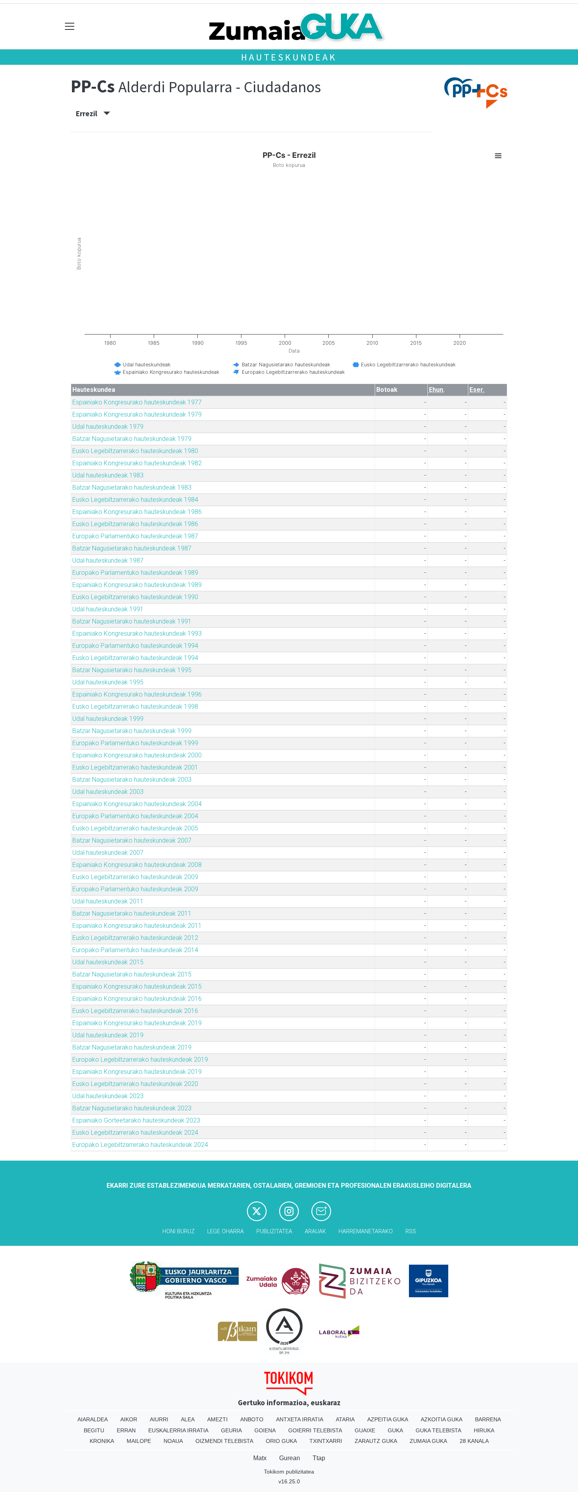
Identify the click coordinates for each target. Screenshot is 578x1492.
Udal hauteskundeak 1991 (108, 609)
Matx (260, 1458)
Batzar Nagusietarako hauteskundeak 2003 (131, 779)
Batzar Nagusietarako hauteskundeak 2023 (131, 1108)
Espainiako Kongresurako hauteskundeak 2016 (137, 998)
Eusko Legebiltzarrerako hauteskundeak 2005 (135, 828)
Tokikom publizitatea (289, 1471)
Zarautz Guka (376, 1441)
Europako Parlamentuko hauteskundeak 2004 (135, 816)
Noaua (173, 1441)
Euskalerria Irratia (178, 1430)
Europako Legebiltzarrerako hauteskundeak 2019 (140, 1059)
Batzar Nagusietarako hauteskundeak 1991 (131, 621)
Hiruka (484, 1430)
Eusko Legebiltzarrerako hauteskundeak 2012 (135, 938)
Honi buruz (178, 1231)
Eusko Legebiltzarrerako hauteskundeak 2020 (135, 1084)
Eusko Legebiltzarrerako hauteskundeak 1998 (135, 706)
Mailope (139, 1441)
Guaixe (365, 1430)
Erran (126, 1430)
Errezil (89, 113)
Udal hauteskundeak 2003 (108, 791)
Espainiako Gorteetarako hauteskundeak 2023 (136, 1120)
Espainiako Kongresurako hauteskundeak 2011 (137, 925)
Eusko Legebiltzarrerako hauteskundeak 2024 (135, 1132)
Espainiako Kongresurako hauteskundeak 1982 (137, 463)
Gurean (289, 1458)
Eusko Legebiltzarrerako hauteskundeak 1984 (135, 499)
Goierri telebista (315, 1430)
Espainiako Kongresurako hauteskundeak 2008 (137, 865)
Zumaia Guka (428, 1441)
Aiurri (159, 1419)
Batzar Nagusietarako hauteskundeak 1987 (131, 548)
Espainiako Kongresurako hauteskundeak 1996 (137, 694)
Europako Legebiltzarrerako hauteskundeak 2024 (140, 1144)
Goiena (265, 1430)
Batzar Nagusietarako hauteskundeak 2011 (131, 913)
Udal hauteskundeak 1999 (108, 718)
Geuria (231, 1430)
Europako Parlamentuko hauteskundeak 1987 (135, 536)
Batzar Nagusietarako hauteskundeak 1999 (131, 731)
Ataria (345, 1419)
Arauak (315, 1231)
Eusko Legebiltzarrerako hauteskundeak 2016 (135, 1011)
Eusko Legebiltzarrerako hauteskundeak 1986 (135, 524)
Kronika (102, 1441)
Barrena (488, 1419)
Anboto (251, 1419)
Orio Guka (281, 1441)
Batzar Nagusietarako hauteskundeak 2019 (131, 1047)
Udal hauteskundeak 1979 (108, 426)
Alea (188, 1419)
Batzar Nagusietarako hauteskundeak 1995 (131, 670)
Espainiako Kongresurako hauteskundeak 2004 (137, 804)
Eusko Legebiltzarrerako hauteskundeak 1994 (135, 658)
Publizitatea (274, 1231)
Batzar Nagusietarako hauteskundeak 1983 (131, 487)
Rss (410, 1231)
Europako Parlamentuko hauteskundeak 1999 (135, 743)
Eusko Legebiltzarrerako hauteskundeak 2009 (135, 877)
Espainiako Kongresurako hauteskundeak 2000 (137, 755)
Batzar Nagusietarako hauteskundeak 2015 (131, 974)
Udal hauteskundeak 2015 (108, 962)
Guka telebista (438, 1430)
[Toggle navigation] (69, 26)
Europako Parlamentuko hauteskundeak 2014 (135, 950)
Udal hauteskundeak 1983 (108, 475)
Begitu (94, 1430)
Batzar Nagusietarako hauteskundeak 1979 (131, 438)
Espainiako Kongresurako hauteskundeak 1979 (137, 414)
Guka (395, 1430)
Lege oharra (225, 1231)
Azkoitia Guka (441, 1419)
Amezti (217, 1419)
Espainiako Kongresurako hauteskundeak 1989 (137, 585)
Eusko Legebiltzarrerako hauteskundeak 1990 (135, 597)
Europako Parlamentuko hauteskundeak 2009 (135, 889)
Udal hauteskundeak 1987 (108, 560)
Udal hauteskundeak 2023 (108, 1096)
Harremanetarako (366, 1231)
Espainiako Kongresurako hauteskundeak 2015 (137, 986)
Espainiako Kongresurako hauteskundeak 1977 (137, 402)
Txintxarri (325, 1441)
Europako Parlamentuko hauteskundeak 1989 (135, 572)
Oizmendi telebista (224, 1441)
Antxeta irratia (299, 1419)
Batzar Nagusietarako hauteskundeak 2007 (131, 840)
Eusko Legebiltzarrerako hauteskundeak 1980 (135, 451)
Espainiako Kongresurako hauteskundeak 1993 (137, 633)
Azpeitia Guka (387, 1419)
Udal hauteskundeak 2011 (108, 901)
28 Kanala (474, 1441)
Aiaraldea (92, 1419)
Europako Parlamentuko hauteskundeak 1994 (135, 645)
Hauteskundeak (289, 57)
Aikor (128, 1419)
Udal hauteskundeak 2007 (108, 852)
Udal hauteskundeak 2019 (108, 1035)
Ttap (319, 1458)
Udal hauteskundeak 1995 (108, 682)
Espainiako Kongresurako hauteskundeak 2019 (137, 1023)
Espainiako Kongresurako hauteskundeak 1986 (137, 512)
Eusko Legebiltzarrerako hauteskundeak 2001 (135, 767)
